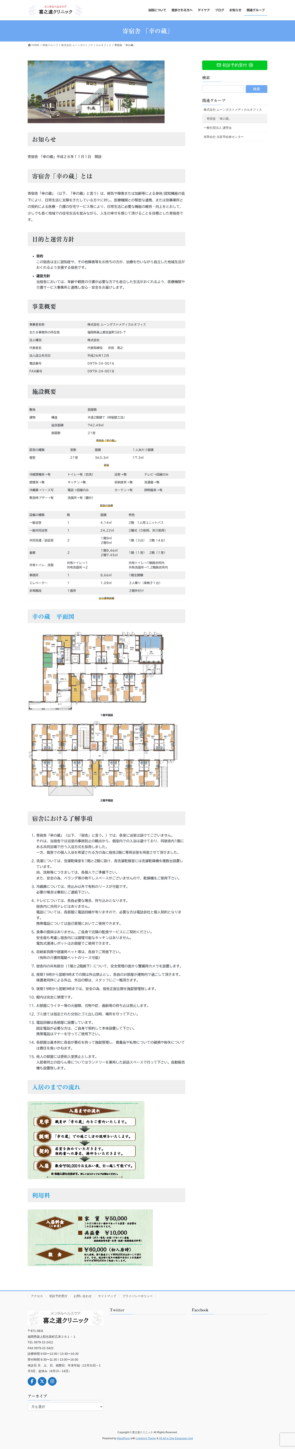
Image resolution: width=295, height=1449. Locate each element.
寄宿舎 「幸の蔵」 (219, 118)
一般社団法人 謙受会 (218, 127)
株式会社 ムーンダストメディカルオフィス (233, 109)
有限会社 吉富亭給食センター (224, 137)
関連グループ (213, 100)
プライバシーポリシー (137, 1296)
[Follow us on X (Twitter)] (42, 1381)
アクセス (37, 1296)
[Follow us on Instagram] (52, 1381)
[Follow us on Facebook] (32, 1381)
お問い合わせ (83, 1296)
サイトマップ (107, 1296)
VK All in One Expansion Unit (176, 1438)
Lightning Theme (146, 1438)
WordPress (123, 1438)
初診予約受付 (58, 1296)
